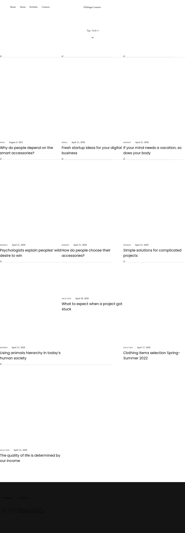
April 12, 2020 (20, 450)
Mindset (127, 142)
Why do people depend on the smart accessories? (26, 150)
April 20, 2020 (82, 298)
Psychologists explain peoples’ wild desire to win (30, 253)
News (2, 142)
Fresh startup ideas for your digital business (92, 150)
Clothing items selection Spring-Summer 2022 (151, 355)
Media (64, 142)
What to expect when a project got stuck (92, 306)
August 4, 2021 (16, 142)
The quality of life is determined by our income (30, 458)
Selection (66, 299)
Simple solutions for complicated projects (152, 253)
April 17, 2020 (143, 347)
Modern (65, 245)
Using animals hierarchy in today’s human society (30, 355)
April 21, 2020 (78, 142)
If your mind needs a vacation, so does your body (152, 150)
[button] (67, 277)
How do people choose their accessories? (86, 253)
